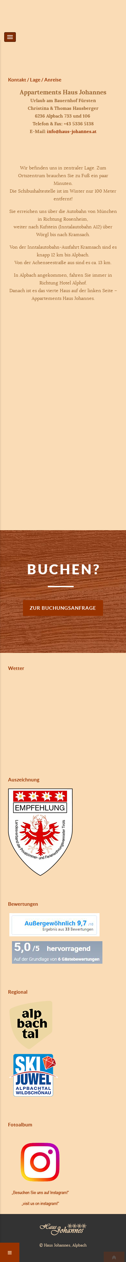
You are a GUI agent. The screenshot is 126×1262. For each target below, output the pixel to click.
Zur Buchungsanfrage (63, 608)
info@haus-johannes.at (72, 131)
